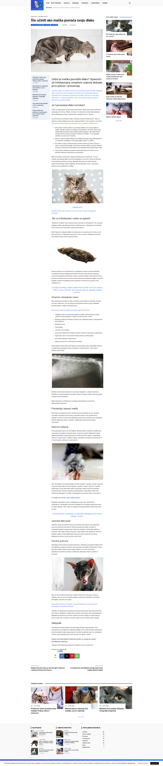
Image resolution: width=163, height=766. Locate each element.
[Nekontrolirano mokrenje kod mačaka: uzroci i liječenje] (81, 697)
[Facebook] (61, 656)
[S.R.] (61, 25)
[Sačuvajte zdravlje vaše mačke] (59, 733)
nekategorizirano (43, 16)
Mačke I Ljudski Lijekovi (113, 117)
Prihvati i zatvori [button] (154, 763)
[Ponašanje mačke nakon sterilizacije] (34, 733)
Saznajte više (131, 763)
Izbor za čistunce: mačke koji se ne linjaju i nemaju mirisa (46, 743)
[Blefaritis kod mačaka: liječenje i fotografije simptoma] (115, 697)
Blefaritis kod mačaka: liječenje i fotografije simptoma (39, 96)
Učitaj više (118, 120)
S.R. (66, 25)
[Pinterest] (72, 656)
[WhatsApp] (77, 656)
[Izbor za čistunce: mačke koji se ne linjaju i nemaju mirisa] (34, 742)
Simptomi (54, 24)
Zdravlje (47, 24)
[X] (67, 656)
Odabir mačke (42, 739)
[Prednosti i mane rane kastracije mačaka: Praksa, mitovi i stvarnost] (47, 697)
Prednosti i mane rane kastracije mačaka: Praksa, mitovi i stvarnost (40, 79)
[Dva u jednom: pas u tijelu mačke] (59, 751)
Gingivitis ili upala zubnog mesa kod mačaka (71, 742)
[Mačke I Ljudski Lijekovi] (119, 110)
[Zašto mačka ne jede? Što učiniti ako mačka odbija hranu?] (119, 90)
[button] (129, 3)
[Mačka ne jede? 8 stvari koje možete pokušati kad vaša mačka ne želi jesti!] (119, 68)
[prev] (128, 8)
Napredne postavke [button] (142, 763)
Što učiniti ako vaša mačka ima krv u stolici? (46, 750)
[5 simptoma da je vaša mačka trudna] (119, 47)
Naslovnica (34, 16)
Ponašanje (41, 730)
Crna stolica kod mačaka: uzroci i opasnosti (64, 7)
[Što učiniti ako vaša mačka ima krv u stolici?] (119, 27)
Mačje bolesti (67, 739)
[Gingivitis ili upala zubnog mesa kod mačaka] (59, 742)
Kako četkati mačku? (73, 498)
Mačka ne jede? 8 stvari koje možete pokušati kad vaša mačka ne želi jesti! (115, 77)
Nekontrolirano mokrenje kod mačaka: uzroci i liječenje (40, 87)
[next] (131, 8)
